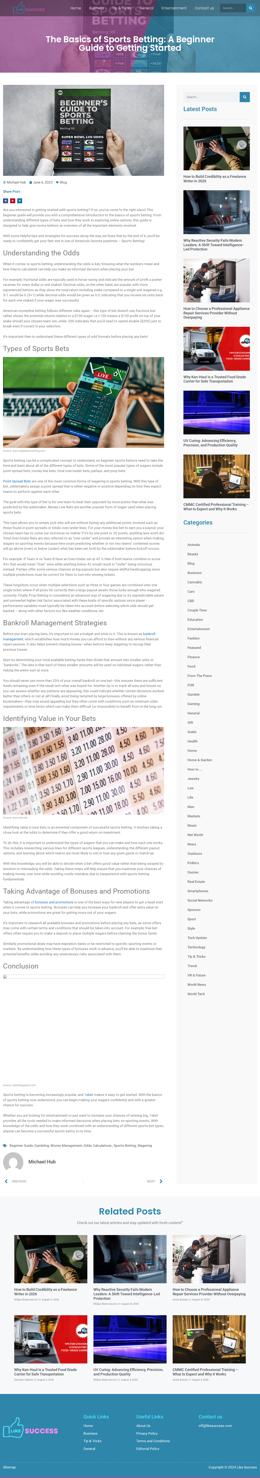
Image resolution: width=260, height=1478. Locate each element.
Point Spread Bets (17, 481)
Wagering (145, 1145)
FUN (190, 685)
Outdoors (194, 854)
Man (190, 807)
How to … (194, 769)
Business (96, 8)
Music (192, 825)
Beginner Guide (21, 1145)
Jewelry (193, 779)
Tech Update (197, 938)
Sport (191, 919)
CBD (190, 601)
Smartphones (197, 891)
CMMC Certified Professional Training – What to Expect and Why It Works (216, 506)
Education (195, 620)
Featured (194, 648)
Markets (193, 816)
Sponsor (194, 910)
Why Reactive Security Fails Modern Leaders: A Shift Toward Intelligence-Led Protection (213, 244)
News (191, 844)
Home (75, 8)
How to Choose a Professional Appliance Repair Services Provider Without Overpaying (216, 312)
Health (192, 741)
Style (191, 928)
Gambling (41, 1145)
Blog (63, 182)
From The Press (199, 676)
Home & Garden (199, 760)
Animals (193, 545)
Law (190, 788)
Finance (193, 657)
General (146, 8)
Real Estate (196, 882)
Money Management (66, 1145)
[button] (5, 200)
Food (191, 666)
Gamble (193, 694)
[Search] (250, 8)
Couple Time (197, 610)
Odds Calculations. (97, 1145)
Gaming (193, 704)
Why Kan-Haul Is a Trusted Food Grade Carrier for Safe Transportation (214, 379)
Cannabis (194, 582)
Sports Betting (125, 1145)
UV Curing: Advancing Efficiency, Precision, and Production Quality (210, 442)
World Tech (196, 994)
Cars (191, 591)
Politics (193, 863)
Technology (196, 947)
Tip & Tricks (121, 8)
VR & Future (196, 975)
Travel (192, 966)
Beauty (192, 554)
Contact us (204, 8)
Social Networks (200, 900)
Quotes (193, 872)
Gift (190, 722)
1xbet (88, 1095)
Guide (191, 732)
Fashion (193, 638)
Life (190, 797)
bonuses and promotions (54, 902)
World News (196, 985)
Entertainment (174, 8)
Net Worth (195, 835)
